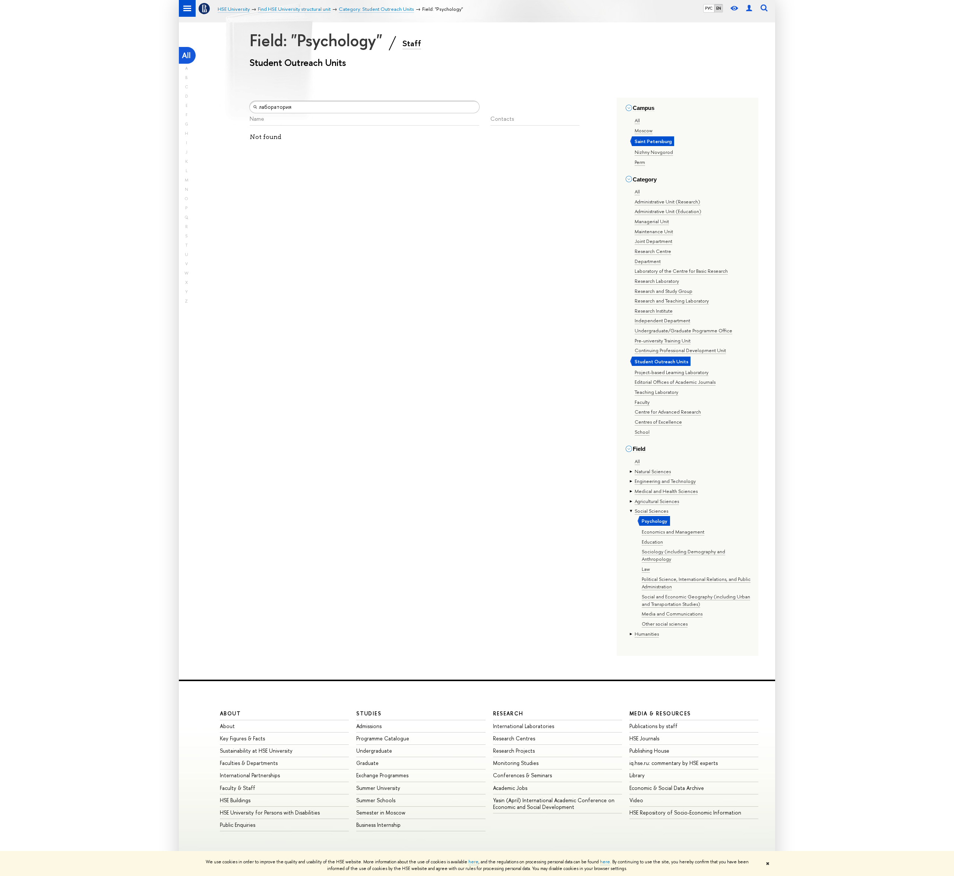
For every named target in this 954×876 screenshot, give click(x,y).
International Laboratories (523, 726)
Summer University (378, 787)
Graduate (367, 762)
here (473, 862)
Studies (368, 713)
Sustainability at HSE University (256, 750)
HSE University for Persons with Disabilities (270, 812)
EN (718, 8)
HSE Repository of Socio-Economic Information (685, 812)
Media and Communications (672, 613)
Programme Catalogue (382, 738)
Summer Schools (375, 800)
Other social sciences (665, 623)
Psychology (654, 521)
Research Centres (514, 738)
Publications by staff (653, 726)
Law (646, 569)
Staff (411, 43)
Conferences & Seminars (522, 775)
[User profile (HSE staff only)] (749, 8)
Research (508, 713)
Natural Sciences (653, 471)
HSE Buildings (235, 800)
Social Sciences (651, 510)
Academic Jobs (510, 787)
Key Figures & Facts (242, 738)
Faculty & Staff (237, 787)
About (230, 713)
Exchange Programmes (382, 775)
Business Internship (378, 824)
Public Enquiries (237, 824)
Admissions (369, 726)
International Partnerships (250, 775)
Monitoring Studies (515, 762)
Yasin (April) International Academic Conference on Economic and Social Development (554, 803)
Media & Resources (660, 713)
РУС (709, 8)
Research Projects (514, 750)
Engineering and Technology (665, 481)
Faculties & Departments (249, 762)
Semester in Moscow (380, 812)
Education (652, 541)
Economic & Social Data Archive (666, 787)
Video (636, 800)
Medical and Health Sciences (666, 491)
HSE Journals (644, 738)
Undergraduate (374, 750)
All (186, 55)
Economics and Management (673, 531)
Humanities (647, 633)
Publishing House (649, 750)
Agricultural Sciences (657, 501)
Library (637, 775)
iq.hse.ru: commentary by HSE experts (673, 762)
